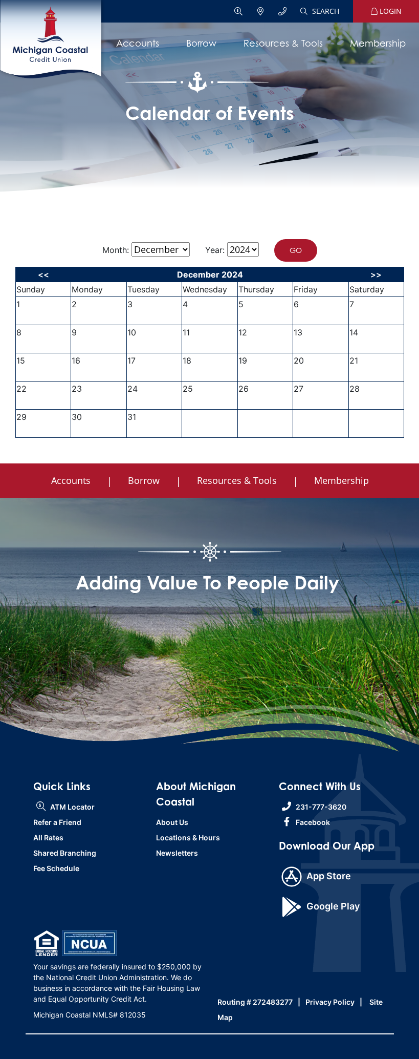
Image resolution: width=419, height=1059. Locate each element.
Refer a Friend (57, 822)
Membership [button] (341, 480)
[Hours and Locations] (261, 11)
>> (376, 274)
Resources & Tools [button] (237, 480)
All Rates (48, 837)
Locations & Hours (188, 837)
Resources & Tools (283, 43)
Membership (378, 43)
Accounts (137, 43)
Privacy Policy (330, 1002)
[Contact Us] (282, 11)
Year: (215, 250)
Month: (115, 250)
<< (43, 274)
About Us (172, 822)
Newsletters (177, 853)
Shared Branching (64, 853)
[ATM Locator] (239, 11)
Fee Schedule (56, 868)
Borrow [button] (144, 480)
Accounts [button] (71, 480)
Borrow (201, 43)
